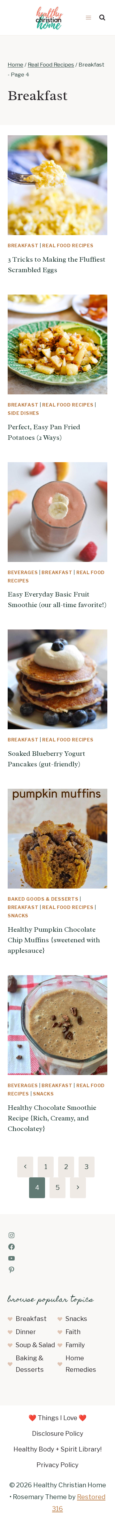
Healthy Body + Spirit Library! (57, 1449)
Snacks (18, 915)
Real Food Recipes (67, 245)
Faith (72, 1332)
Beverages (23, 572)
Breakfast (23, 245)
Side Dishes (23, 413)
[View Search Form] (102, 17)
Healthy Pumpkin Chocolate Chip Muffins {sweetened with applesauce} (54, 940)
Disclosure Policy (57, 1433)
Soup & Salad (35, 1345)
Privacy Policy (57, 1465)
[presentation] (57, 185)
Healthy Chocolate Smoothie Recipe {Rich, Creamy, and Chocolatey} (52, 1118)
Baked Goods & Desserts (43, 899)
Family (75, 1345)
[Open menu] (88, 17)
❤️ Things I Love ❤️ (57, 1418)
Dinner (26, 1332)
